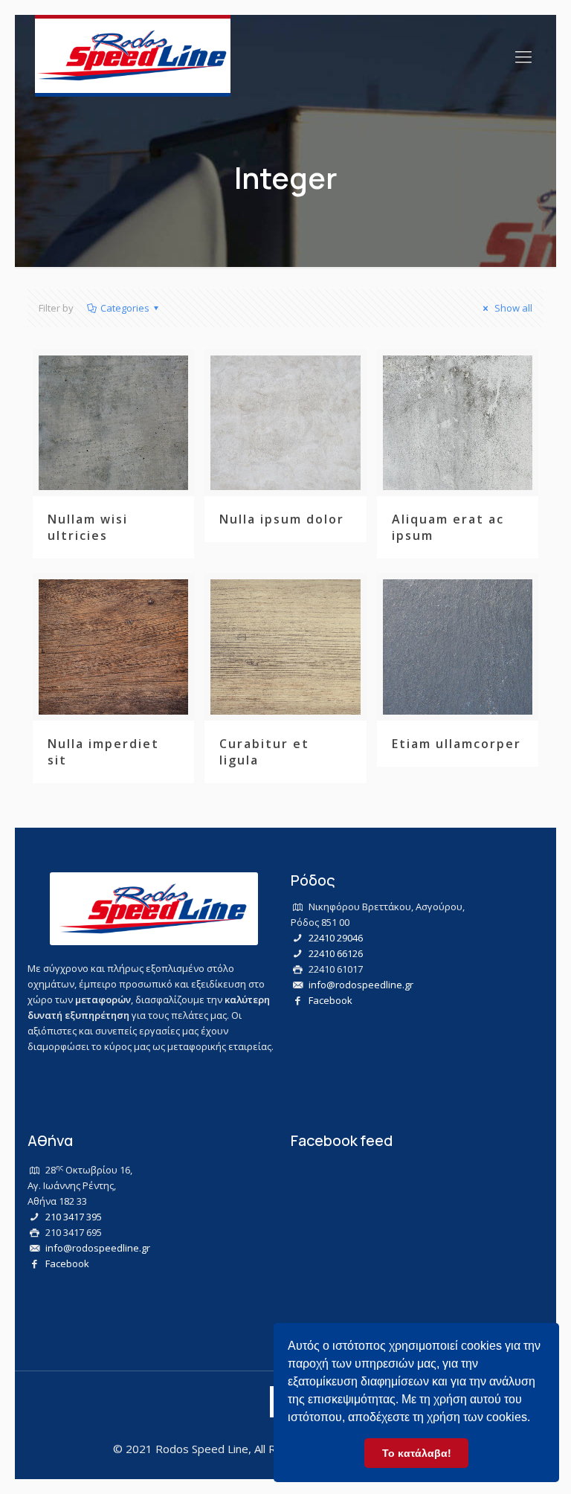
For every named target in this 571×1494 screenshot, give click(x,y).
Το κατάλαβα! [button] (416, 1453)
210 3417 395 (73, 1216)
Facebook (330, 1000)
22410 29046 (336, 937)
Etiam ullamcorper (456, 743)
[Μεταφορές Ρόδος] (132, 56)
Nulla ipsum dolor (281, 519)
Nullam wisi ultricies (88, 527)
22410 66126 (336, 953)
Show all (512, 308)
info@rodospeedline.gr (361, 984)
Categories (124, 308)
